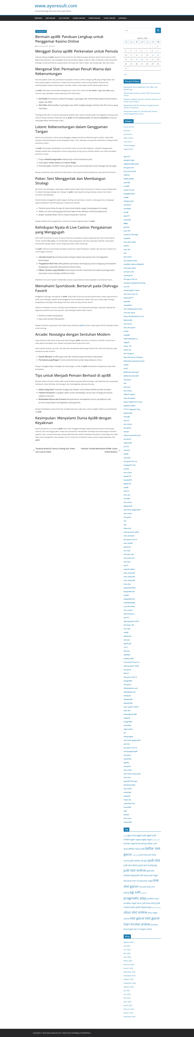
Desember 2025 (129, 972)
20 (142, 59)
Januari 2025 (128, 1013)
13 (142, 55)
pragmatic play (135, 898)
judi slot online (135, 870)
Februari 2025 (129, 1009)
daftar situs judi (136, 848)
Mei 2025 (127, 998)
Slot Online (64, 18)
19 (137, 59)
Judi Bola (123, 18)
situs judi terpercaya (140, 907)
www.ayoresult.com (56, 5)
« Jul (125, 74)
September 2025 (130, 983)
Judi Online (50, 18)
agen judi (141, 835)
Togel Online (109, 18)
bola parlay (141, 843)
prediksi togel (130, 903)
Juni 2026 (127, 950)
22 (153, 59)
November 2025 (130, 976)
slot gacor (137, 918)
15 (153, 55)
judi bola (143, 854)
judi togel (153, 875)
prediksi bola (153, 898)
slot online (142, 924)
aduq (125, 836)
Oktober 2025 (129, 979)
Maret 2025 (128, 1005)
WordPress (86, 1033)
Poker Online (94, 18)
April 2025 (127, 1002)
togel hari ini (134, 929)
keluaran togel (146, 880)
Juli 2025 (127, 990)
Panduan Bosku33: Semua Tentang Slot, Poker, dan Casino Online (55, 450)
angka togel (146, 839)
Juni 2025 (127, 994)
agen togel (135, 839)
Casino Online (79, 18)
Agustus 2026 (129, 942)
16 (158, 55)
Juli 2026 (127, 946)
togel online (146, 929)
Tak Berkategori (41, 31)
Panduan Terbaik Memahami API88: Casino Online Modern (99, 450)
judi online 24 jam (138, 860)
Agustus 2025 (129, 987)
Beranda (38, 18)
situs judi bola (143, 903)
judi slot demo (131, 865)
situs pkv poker (156, 907)
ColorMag (75, 1033)
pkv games (144, 893)
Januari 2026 (128, 968)
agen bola (131, 835)
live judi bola (145, 886)
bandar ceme (156, 840)
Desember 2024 (129, 1016)
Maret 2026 (128, 961)
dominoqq (135, 855)
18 (131, 59)
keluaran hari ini (131, 880)
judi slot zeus (142, 875)
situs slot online (135, 912)
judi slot (154, 860)
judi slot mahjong (148, 865)
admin (53, 46)
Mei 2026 (127, 953)
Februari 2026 (129, 964)
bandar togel (130, 843)
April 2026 (127, 957)
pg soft (135, 892)
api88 (81, 325)
